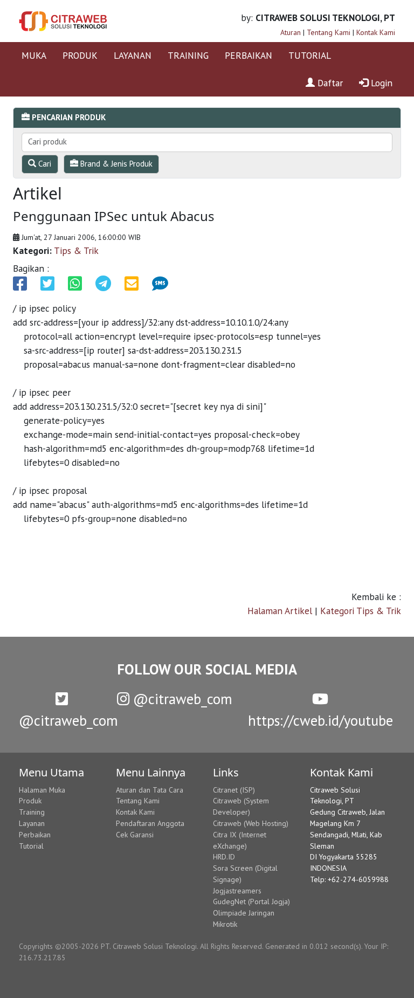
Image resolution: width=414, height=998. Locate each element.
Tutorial (31, 846)
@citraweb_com (180, 699)
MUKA (34, 55)
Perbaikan (35, 834)
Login (380, 83)
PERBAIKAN (248, 55)
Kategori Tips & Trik (360, 610)
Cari (43, 164)
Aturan (290, 32)
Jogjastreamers (237, 891)
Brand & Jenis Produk (115, 164)
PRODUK (80, 55)
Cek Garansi (135, 834)
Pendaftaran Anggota (150, 823)
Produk (30, 801)
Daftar (329, 83)
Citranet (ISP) (234, 790)
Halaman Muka (42, 790)
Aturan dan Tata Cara (149, 790)
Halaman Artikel (279, 610)
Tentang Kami (328, 32)
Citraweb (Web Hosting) (250, 823)
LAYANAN (132, 55)
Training (32, 812)
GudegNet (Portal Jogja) (251, 901)
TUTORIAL (309, 55)
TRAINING (188, 55)
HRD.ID (224, 857)
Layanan (32, 823)
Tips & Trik (76, 250)
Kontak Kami (375, 32)
